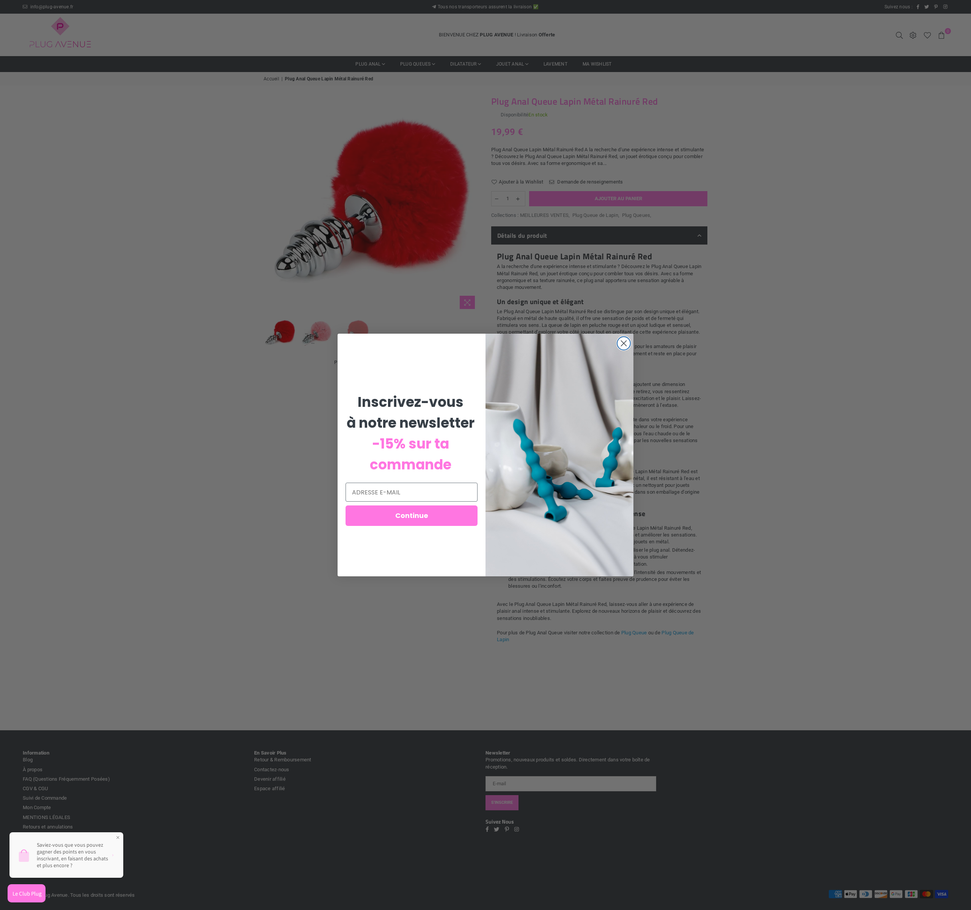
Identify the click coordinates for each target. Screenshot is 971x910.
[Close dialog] (623, 343)
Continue (411, 515)
